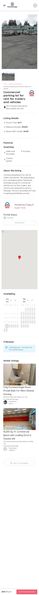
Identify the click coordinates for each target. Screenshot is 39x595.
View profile (19, 223)
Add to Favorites (20, 463)
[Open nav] (35, 5)
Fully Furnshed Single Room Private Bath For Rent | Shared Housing (18, 391)
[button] (8, 76)
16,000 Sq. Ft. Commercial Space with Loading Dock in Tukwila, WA (17, 435)
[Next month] (15, 300)
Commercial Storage (15, 84)
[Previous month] (11, 300)
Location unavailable (27, 592)
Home (5, 84)
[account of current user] (4, 5)
